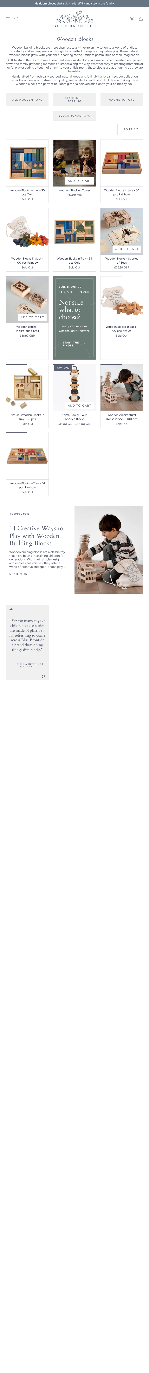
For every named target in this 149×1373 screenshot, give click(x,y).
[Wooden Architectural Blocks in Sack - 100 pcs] (121, 387)
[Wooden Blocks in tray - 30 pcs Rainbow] (121, 163)
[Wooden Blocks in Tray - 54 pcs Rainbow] (27, 455)
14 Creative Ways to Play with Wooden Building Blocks (36, 536)
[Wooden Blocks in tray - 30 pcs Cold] (27, 163)
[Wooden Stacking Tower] (74, 163)
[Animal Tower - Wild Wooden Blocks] (74, 387)
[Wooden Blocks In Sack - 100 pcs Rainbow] (27, 231)
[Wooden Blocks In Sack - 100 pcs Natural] (121, 299)
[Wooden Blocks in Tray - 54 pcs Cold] (74, 231)
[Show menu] (8, 19)
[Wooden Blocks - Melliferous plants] (27, 299)
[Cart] (140, 19)
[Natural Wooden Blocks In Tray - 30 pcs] (27, 387)
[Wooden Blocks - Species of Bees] (121, 231)
